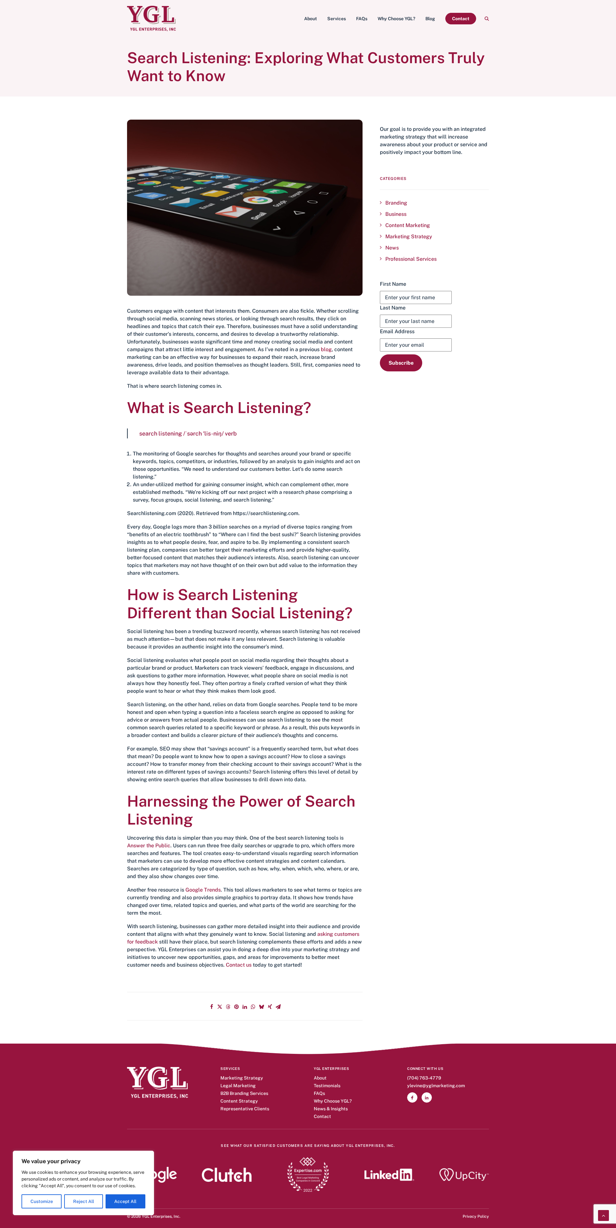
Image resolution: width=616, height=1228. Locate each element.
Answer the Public (148, 846)
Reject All (83, 1201)
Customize (41, 1201)
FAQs (361, 18)
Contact (322, 1116)
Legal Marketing (238, 1085)
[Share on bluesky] (261, 1007)
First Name (393, 284)
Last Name (393, 308)
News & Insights (331, 1108)
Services (336, 18)
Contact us (239, 965)
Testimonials (327, 1085)
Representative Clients (244, 1108)
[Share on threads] (228, 1007)
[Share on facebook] (211, 1007)
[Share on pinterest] (236, 1007)
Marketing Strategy (241, 1078)
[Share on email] (278, 1007)
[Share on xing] (270, 1007)
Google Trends (203, 890)
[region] (83, 1183)
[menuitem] (310, 18)
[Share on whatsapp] (253, 1007)
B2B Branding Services (244, 1093)
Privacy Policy (476, 1216)
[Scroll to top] (603, 1215)
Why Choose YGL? (396, 18)
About (310, 18)
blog (326, 349)
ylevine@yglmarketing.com (436, 1085)
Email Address (397, 331)
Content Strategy (239, 1101)
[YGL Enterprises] (151, 18)
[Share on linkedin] (245, 1007)
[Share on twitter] (220, 1007)
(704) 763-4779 (424, 1078)
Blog (430, 18)
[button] (486, 18)
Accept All (125, 1201)
